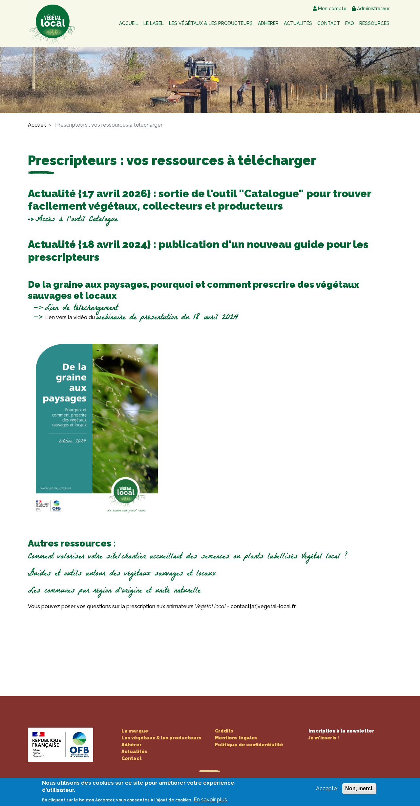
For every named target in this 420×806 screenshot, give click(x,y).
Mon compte (332, 8)
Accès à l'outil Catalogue (76, 220)
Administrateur (373, 8)
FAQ (349, 23)
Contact (328, 23)
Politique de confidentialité (249, 744)
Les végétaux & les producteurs (211, 23)
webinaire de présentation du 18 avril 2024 (167, 318)
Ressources (374, 23)
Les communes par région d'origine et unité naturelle (114, 591)
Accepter (327, 788)
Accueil (128, 23)
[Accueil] (55, 23)
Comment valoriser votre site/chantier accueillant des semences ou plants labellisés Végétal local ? (187, 557)
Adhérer (268, 23)
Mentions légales (236, 737)
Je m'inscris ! (323, 737)
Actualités (298, 23)
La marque (134, 731)
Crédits (224, 731)
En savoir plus (210, 799)
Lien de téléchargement (81, 308)
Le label (153, 23)
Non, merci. (359, 788)
